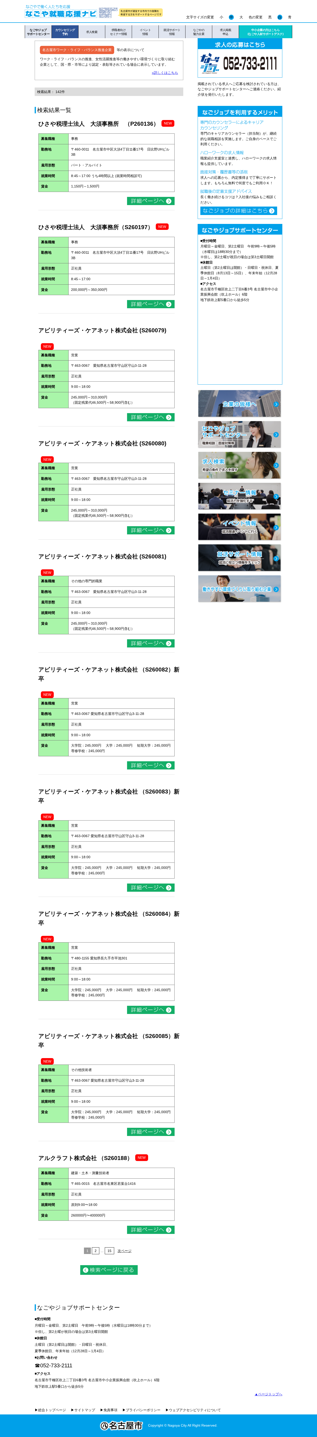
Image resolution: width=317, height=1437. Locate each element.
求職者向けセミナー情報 (118, 32)
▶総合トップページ (50, 1410)
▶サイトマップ (83, 1410)
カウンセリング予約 (65, 32)
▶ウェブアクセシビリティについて (193, 1410)
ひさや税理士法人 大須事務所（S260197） (95, 227)
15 (109, 1251)
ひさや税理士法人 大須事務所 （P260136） (98, 124)
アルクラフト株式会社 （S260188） (85, 1158)
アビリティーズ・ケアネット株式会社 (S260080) (102, 443)
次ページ (125, 1251)
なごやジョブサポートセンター (38, 32)
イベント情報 (145, 32)
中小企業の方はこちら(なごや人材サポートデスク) (265, 32)
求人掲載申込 (225, 32)
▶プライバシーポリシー (141, 1410)
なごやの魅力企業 (199, 32)
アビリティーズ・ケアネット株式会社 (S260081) (102, 556)
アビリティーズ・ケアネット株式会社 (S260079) (102, 330)
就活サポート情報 (172, 32)
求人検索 (92, 32)
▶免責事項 (108, 1410)
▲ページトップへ (268, 1394)
